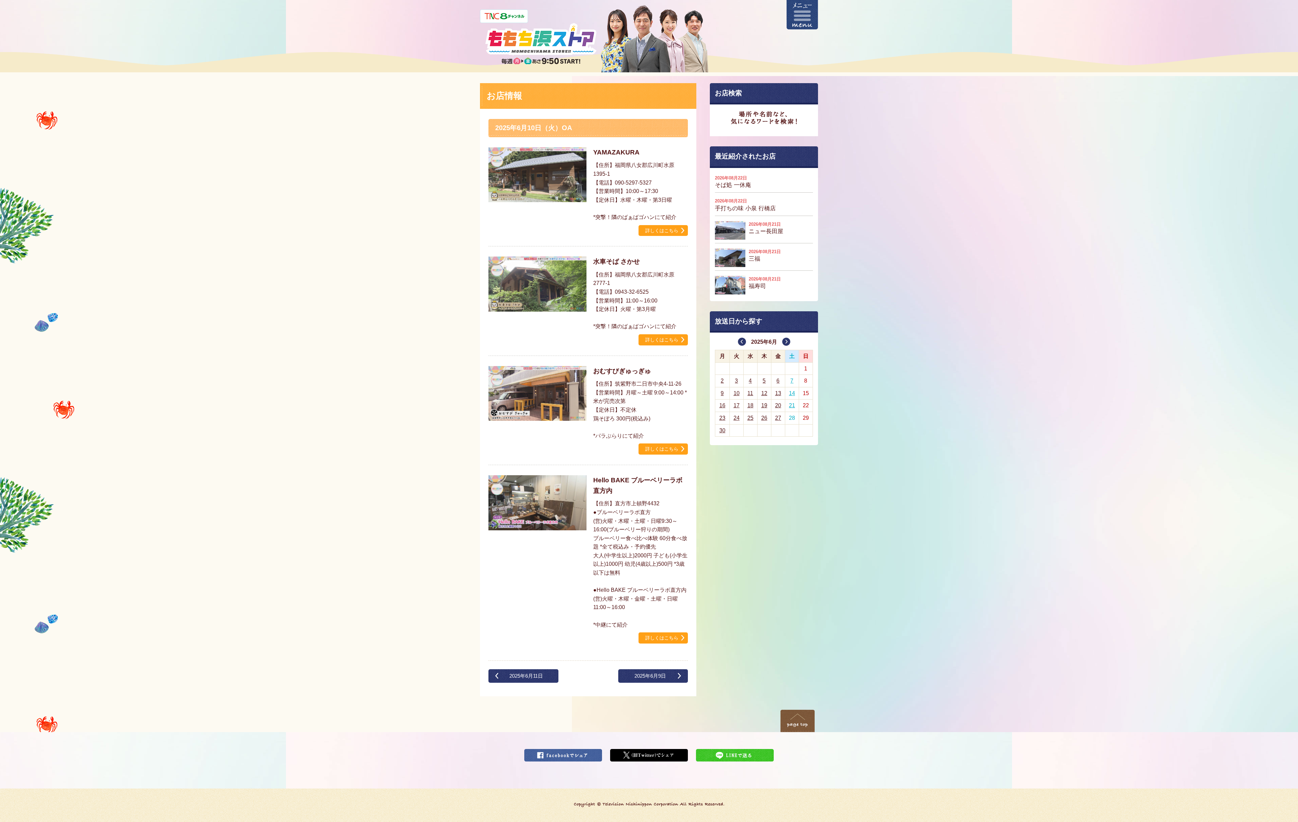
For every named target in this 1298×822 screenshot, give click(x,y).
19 (764, 405)
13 (778, 393)
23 (722, 418)
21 (792, 405)
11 (750, 393)
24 (737, 418)
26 (764, 418)
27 (778, 418)
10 (737, 393)
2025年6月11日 (526, 676)
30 (722, 430)
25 (750, 418)
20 (778, 405)
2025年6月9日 (650, 676)
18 (750, 405)
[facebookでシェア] (563, 753)
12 (764, 393)
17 (737, 405)
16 (722, 405)
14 (792, 393)
